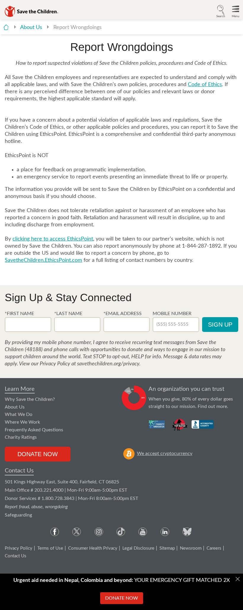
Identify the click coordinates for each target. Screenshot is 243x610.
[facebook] (54, 531)
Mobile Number (172, 313)
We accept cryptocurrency (164, 453)
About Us (32, 27)
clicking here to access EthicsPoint (52, 239)
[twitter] (76, 531)
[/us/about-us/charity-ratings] (157, 424)
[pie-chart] (134, 398)
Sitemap (167, 548)
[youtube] (142, 531)
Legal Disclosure (138, 548)
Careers (214, 548)
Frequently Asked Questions (34, 429)
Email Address (123, 313)
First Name (20, 313)
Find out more (212, 406)
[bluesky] (187, 531)
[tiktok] (120, 531)
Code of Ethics (205, 84)
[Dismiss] (237, 579)
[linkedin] (165, 531)
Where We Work (22, 422)
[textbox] (28, 324)
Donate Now (37, 454)
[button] (220, 11)
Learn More (20, 389)
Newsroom (191, 548)
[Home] (6, 27)
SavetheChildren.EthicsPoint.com (43, 260)
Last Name (69, 313)
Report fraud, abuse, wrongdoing (36, 506)
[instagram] (99, 531)
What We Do (18, 414)
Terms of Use (50, 548)
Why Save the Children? (30, 399)
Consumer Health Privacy (92, 548)
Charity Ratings (21, 437)
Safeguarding (18, 515)
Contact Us (19, 471)
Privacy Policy (18, 548)
